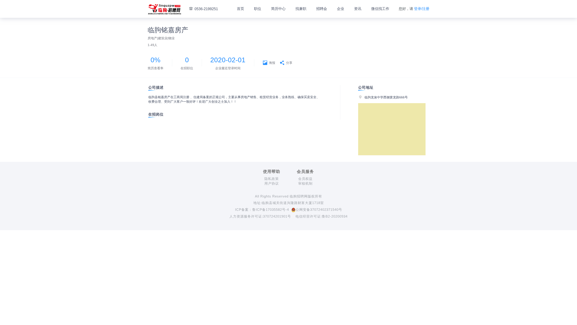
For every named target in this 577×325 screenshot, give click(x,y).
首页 (240, 9)
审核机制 (305, 183)
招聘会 (321, 9)
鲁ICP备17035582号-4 (270, 209)
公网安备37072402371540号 (319, 209)
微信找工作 (380, 9)
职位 (257, 9)
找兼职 (300, 9)
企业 (340, 9)
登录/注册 (421, 9)
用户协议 (271, 183)
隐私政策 (271, 179)
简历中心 (278, 9)
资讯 (357, 9)
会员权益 (305, 179)
